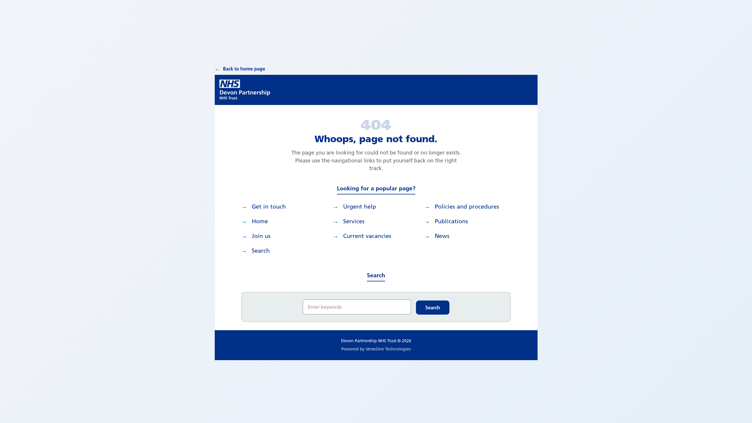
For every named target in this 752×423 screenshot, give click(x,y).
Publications (451, 221)
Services (354, 221)
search (261, 250)
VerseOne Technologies (388, 349)
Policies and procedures (467, 206)
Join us (261, 235)
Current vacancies (367, 235)
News (442, 235)
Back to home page (244, 69)
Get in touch (269, 206)
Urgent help (359, 206)
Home (260, 221)
